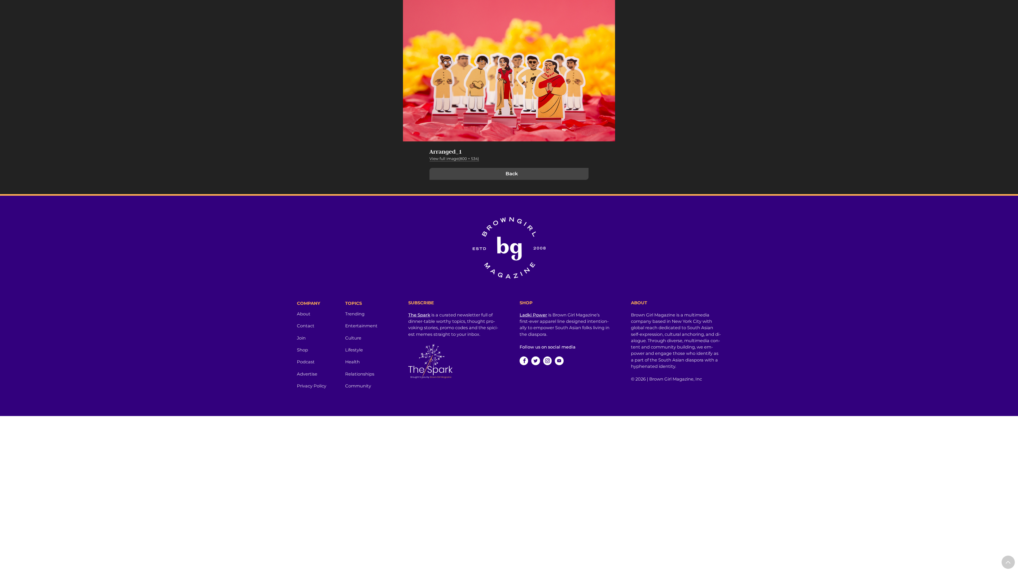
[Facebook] (524, 360)
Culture (353, 338)
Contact (305, 325)
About (303, 313)
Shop (302, 349)
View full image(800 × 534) (454, 158)
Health (352, 361)
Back (512, 174)
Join (301, 338)
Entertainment (361, 325)
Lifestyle (354, 349)
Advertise (307, 374)
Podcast (306, 361)
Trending (355, 313)
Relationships (359, 374)
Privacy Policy (311, 385)
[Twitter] (535, 360)
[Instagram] (547, 360)
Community (358, 385)
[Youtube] (559, 360)
